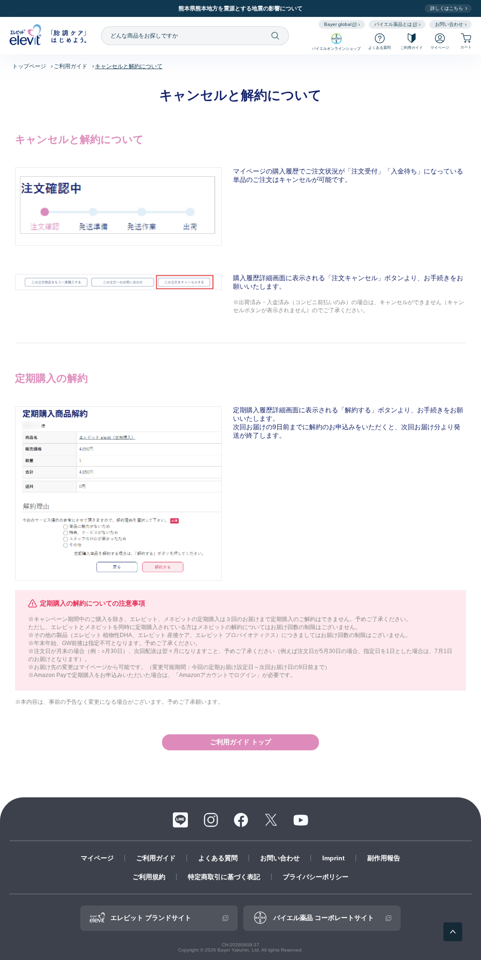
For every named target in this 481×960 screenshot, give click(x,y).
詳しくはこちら (446, 8)
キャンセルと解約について (129, 66)
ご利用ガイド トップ (240, 742)
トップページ (29, 66)
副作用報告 (383, 858)
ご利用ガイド (70, 66)
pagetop (452, 931)
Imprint (333, 858)
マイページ (97, 858)
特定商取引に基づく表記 (224, 877)
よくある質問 (218, 858)
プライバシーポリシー (316, 877)
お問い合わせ (280, 858)
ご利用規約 (148, 877)
